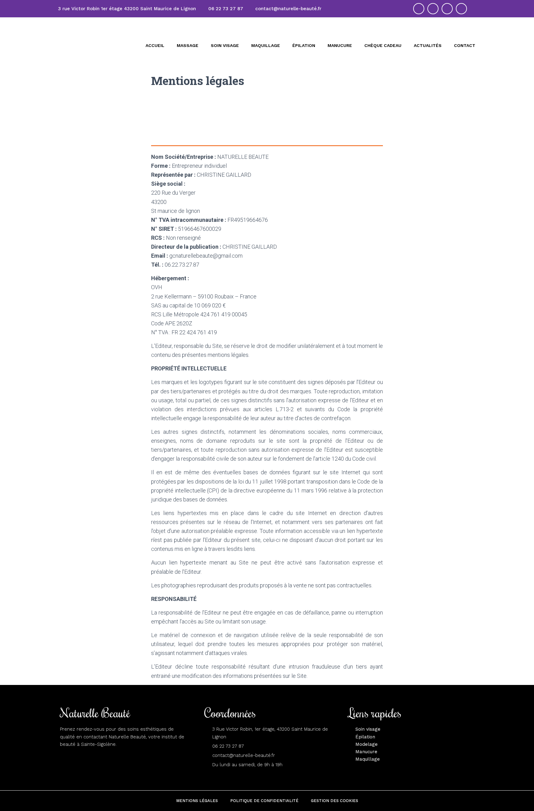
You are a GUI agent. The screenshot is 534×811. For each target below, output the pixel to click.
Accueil (155, 45)
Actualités (428, 45)
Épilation (303, 45)
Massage (187, 45)
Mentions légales (197, 800)
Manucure (340, 45)
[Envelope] (418, 8)
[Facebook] (447, 8)
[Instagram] (461, 8)
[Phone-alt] (433, 8)
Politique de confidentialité (264, 800)
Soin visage (225, 45)
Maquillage (265, 45)
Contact (464, 45)
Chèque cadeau (382, 45)
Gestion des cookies (334, 800)
